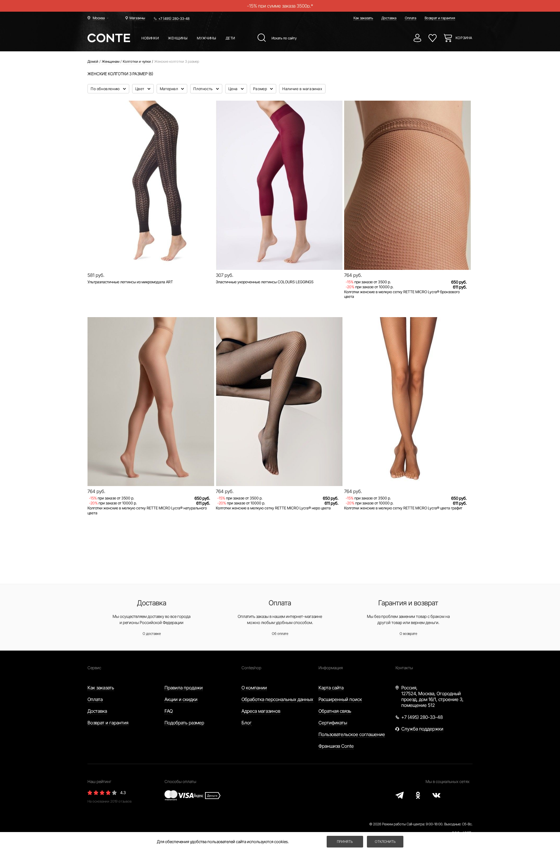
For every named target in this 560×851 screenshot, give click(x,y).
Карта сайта (331, 688)
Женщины (178, 38)
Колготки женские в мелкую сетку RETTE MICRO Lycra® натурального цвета (147, 510)
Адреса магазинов (261, 711)
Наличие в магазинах (302, 88)
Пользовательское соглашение (351, 734)
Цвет (140, 88)
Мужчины (206, 38)
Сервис (94, 667)
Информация (330, 667)
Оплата (410, 18)
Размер (260, 88)
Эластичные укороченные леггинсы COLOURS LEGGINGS (265, 281)
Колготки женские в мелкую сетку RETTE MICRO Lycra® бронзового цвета (402, 294)
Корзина (464, 38)
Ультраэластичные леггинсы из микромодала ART (130, 281)
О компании (254, 688)
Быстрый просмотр (151, 250)
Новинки (150, 38)
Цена (233, 88)
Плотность (203, 88)
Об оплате (280, 633)
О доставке (152, 633)
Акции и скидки (180, 699)
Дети (230, 38)
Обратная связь (334, 711)
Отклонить (385, 841)
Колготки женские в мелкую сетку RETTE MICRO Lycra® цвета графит (403, 508)
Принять (345, 841)
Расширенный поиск (340, 699)
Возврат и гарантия (440, 18)
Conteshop (251, 667)
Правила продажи (183, 688)
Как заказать (363, 18)
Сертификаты (332, 723)
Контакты (404, 667)
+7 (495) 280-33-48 (174, 18)
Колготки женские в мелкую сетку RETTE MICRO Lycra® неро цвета (273, 508)
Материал (169, 88)
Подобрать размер (184, 723)
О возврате (408, 633)
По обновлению (106, 88)
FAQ (168, 711)
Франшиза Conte (336, 746)
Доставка (389, 18)
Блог (247, 723)
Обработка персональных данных (277, 699)
